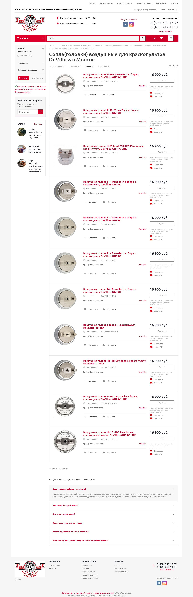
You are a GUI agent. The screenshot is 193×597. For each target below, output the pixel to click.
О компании (161, 3)
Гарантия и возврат (144, 3)
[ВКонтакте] (125, 24)
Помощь (119, 562)
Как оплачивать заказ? (64, 514)
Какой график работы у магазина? (69, 489)
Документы (87, 565)
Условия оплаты (106, 3)
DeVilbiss (142, 85)
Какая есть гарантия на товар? (67, 522)
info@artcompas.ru (128, 19)
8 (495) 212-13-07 (164, 27)
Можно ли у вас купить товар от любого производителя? (80, 540)
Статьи (118, 565)
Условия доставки (124, 3)
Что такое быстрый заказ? (65, 505)
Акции (92, 3)
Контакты (174, 3)
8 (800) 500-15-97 (164, 23)
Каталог (24, 38)
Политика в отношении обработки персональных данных (87, 593)
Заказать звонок (165, 31)
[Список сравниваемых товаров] (155, 39)
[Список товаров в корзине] (170, 40)
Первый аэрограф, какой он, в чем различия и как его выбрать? (36, 166)
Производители (122, 571)
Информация (89, 562)
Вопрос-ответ (120, 568)
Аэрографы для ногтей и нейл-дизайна (35, 149)
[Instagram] (131, 24)
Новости (52, 568)
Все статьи (38, 124)
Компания (54, 562)
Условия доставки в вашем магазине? (71, 531)
